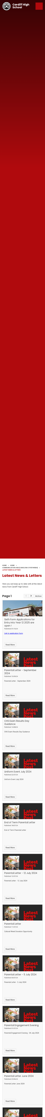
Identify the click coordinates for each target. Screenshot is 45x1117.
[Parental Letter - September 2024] (22, 659)
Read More (10, 645)
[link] (26, 596)
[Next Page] (31, 596)
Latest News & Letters (11, 570)
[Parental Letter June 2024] (22, 1065)
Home (4, 565)
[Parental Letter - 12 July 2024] (22, 862)
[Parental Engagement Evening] (22, 1014)
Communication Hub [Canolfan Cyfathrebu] (20, 568)
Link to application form (13, 633)
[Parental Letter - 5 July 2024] (22, 963)
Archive (38, 596)
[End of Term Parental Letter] (22, 811)
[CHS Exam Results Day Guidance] (22, 710)
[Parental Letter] (22, 913)
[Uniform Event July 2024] (22, 760)
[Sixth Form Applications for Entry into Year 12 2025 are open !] (22, 608)
